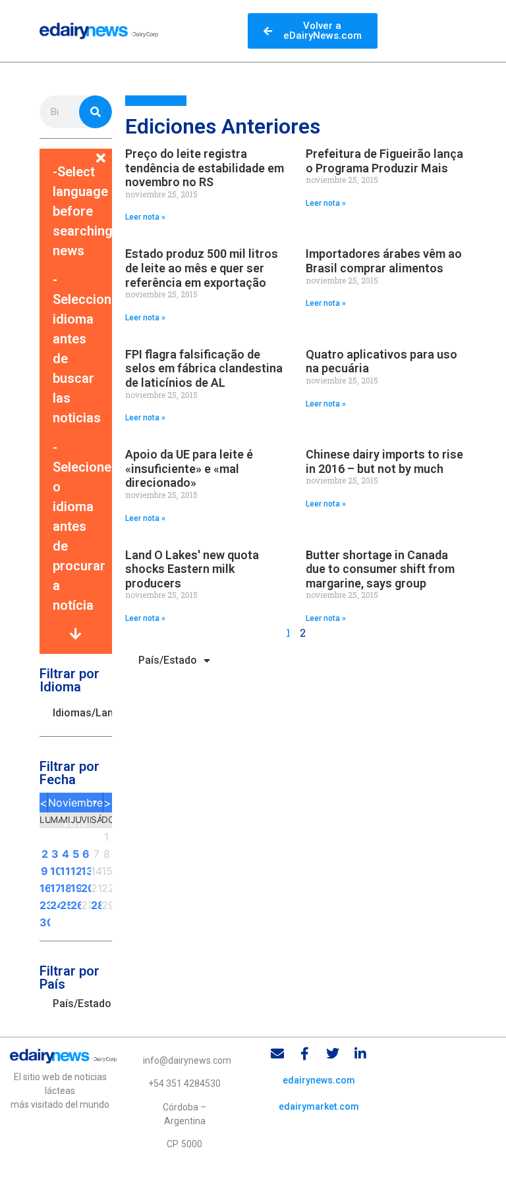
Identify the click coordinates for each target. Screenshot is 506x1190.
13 (86, 871)
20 (86, 888)
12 (75, 871)
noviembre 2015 (75, 804)
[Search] (95, 111)
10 (55, 871)
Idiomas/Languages (82, 713)
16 (45, 888)
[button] (76, 150)
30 (45, 922)
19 (75, 888)
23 (45, 905)
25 (65, 905)
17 (55, 888)
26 (75, 905)
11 (65, 871)
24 (55, 905)
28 (96, 905)
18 (65, 888)
